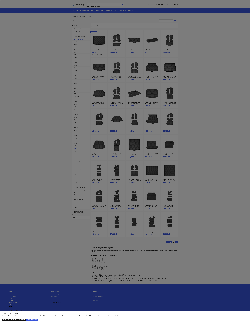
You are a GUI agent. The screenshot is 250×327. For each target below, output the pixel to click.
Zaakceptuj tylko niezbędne (9, 319)
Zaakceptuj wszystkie (32, 319)
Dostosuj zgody (21, 319)
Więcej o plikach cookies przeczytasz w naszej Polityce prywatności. (15, 317)
